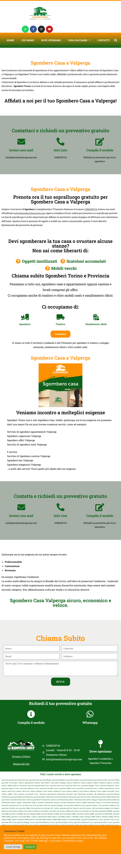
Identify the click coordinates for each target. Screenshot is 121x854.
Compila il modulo (99, 150)
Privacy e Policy (21, 756)
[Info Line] (60, 141)
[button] (115, 40)
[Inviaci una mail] (21, 141)
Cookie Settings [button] (13, 846)
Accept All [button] (30, 846)
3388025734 (90, 209)
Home (10, 40)
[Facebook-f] (33, 29)
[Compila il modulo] (100, 141)
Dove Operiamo (51, 40)
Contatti (103, 40)
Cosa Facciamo (77, 40)
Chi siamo (27, 40)
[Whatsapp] (25, 29)
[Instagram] (41, 29)
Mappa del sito (21, 763)
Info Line (60, 150)
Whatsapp (90, 722)
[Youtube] (49, 29)
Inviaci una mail (21, 150)
